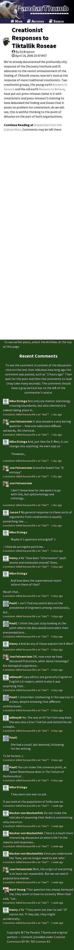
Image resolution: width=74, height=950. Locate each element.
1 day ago (56, 414)
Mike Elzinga (18, 401)
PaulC (13, 603)
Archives (37, 21)
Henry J (14, 558)
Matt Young (17, 889)
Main (18, 21)
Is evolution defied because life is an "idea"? (26, 414)
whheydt (15, 677)
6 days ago (57, 669)
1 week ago (57, 805)
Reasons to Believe (52, 89)
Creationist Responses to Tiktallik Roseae (34, 38)
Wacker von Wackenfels (26, 813)
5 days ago (57, 550)
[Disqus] (37, 183)
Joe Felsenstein (20, 421)
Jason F (14, 512)
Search (58, 21)
